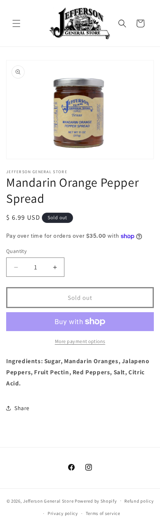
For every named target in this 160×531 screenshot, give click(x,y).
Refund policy (138, 501)
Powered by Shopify (96, 500)
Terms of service (103, 513)
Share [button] (22, 408)
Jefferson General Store (48, 500)
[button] (16, 23)
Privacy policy (63, 513)
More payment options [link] (80, 341)
